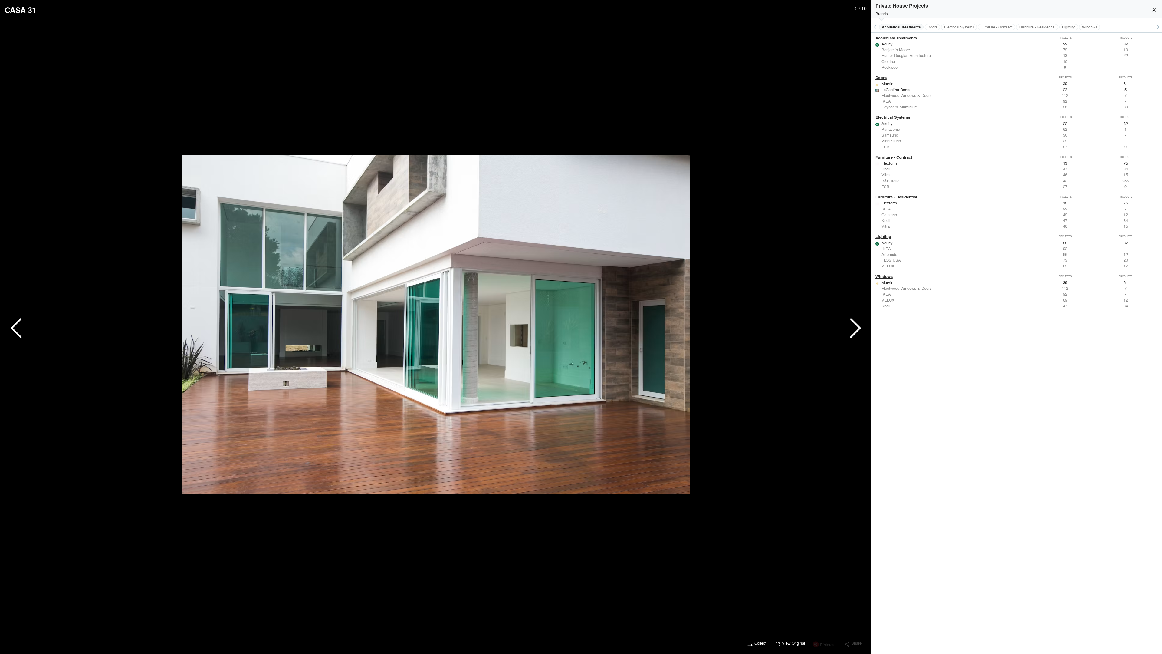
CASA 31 (20, 10)
